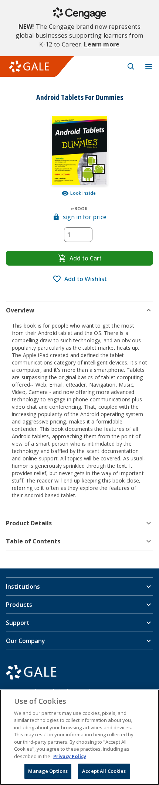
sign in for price (84, 217)
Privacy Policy (69, 756)
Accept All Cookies (104, 771)
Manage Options (48, 771)
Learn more (101, 44)
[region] (79, 737)
